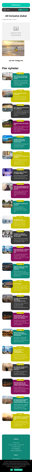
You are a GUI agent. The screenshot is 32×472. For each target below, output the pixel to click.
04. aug (20, 136)
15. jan (20, 397)
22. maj (20, 231)
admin (15, 19)
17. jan (20, 295)
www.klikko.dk (17, 450)
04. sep (20, 105)
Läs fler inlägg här (16, 60)
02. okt (20, 216)
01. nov (20, 201)
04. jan (20, 169)
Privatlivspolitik (18, 469)
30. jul (20, 73)
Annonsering (16, 458)
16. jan (20, 347)
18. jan (20, 247)
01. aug (20, 152)
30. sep (20, 90)
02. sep (20, 120)
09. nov (20, 184)
